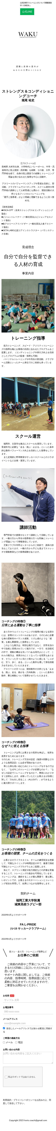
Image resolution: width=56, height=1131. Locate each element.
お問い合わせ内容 (11, 1049)
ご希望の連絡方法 (11, 1038)
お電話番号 (8, 1007)
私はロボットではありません (21, 1077)
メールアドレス (10, 1019)
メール (9, 1042)
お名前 (6, 995)
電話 (20, 1042)
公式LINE (27, 11)
